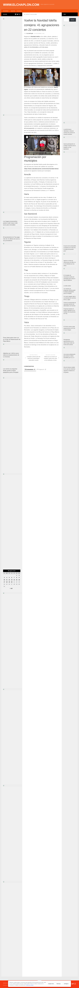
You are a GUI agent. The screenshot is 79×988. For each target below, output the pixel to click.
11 (6, 579)
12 (9, 579)
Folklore (33, 14)
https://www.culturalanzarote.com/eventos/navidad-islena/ (41, 168)
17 (4, 582)
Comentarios (30, 369)
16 (19, 579)
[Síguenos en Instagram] (19, 14)
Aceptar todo (51, 983)
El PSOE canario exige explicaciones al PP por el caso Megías (69, 328)
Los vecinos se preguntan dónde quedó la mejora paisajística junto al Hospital (10, 370)
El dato (26, 14)
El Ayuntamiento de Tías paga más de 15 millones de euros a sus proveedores (11, 238)
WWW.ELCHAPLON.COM (21, 4)
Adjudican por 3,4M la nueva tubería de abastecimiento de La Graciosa (11, 355)
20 (11, 582)
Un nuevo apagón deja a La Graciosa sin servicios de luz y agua (70, 298)
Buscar (72, 19)
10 (4, 579)
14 (14, 579)
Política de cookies (29, 985)
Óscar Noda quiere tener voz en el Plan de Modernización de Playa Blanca (11, 339)
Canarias (19, 11)
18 (6, 582)
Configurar (66, 983)
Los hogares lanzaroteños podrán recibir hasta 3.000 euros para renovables (10, 223)
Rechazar (59, 983)
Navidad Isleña (35, 36)
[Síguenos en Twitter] (17, 14)
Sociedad (5, 11)
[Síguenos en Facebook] (15, 14)
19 (9, 582)
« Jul (11, 588)
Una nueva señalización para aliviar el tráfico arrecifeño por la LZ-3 (69, 356)
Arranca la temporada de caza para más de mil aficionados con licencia (70, 304)
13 (11, 579)
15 (16, 579)
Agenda (13, 11)
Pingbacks (42, 369)
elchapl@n (30, 33)
